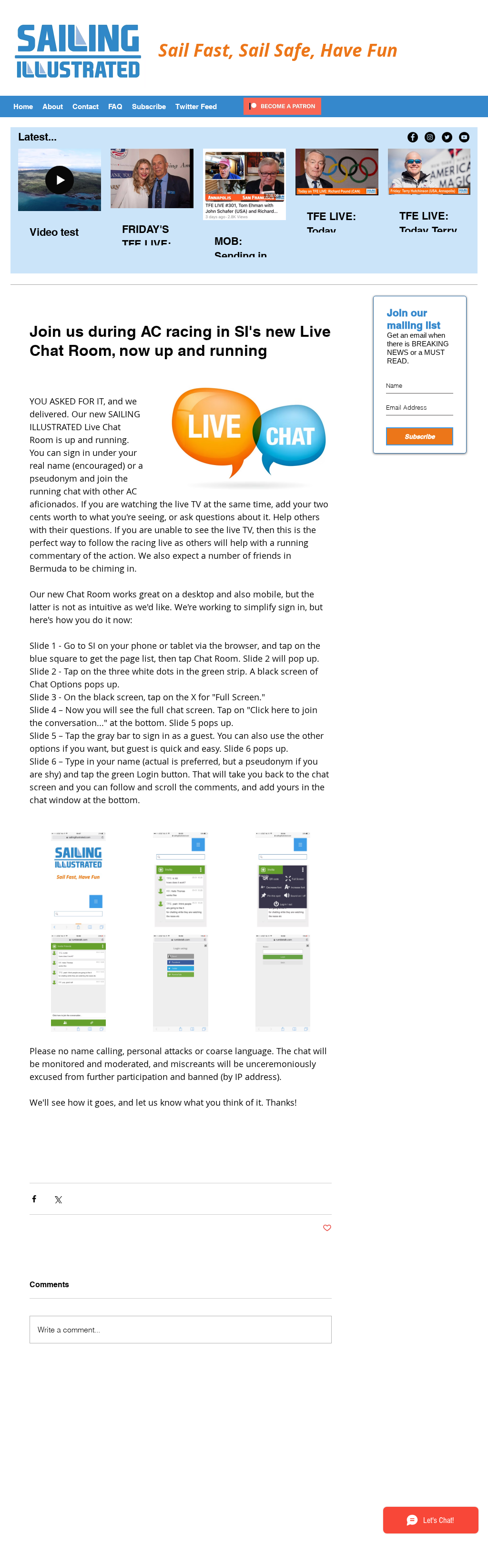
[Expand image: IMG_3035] (78, 881)
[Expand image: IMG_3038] (283, 983)
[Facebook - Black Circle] (412, 137)
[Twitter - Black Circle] (447, 137)
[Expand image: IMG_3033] (283, 881)
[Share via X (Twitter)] (57, 1198)
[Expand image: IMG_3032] (181, 881)
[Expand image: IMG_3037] (181, 983)
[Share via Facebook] (34, 1198)
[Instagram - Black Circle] (430, 137)
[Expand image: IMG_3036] (78, 983)
